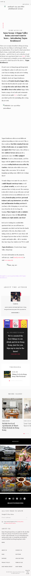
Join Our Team (20, 558)
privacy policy (20, 521)
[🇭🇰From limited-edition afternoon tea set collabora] (8, 469)
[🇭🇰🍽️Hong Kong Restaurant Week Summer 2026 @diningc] (23, 485)
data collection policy (11, 523)
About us (4, 550)
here (23, 56)
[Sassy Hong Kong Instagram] (13, 499)
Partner (4, 558)
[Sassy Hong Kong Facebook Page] (6, 499)
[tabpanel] (15, 374)
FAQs (3, 554)
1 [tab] (9, 380)
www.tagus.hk (8, 260)
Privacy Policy (6, 562)
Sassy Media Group (7, 566)
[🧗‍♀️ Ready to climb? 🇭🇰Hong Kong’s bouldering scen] (23, 469)
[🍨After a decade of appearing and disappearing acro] (8, 485)
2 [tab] (25, 433)
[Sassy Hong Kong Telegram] (24, 499)
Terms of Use (19, 562)
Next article (26, 4)
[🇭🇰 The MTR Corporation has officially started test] (8, 453)
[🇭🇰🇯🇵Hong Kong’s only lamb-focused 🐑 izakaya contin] (23, 453)
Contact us (19, 550)
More (3, 542)
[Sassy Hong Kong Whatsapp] (21, 499)
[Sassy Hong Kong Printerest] (17, 499)
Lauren (15, 304)
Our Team (18, 554)
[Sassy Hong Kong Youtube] (10, 499)
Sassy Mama (19, 566)
